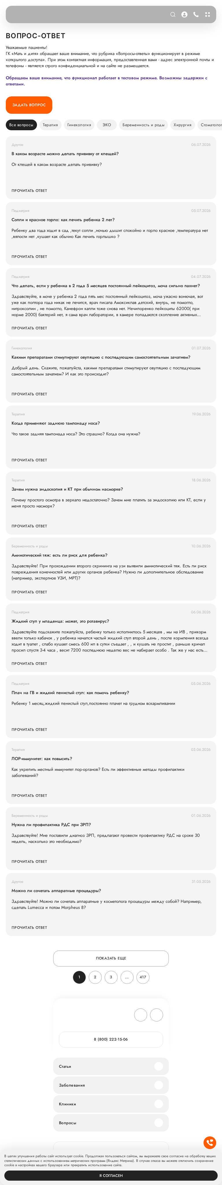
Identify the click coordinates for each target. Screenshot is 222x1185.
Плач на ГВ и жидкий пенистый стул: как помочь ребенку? (70, 693)
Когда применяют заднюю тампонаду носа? (56, 423)
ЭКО (107, 125)
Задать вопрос (29, 105)
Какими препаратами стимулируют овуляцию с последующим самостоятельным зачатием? (101, 357)
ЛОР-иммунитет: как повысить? (42, 759)
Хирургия (182, 125)
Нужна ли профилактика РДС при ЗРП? (51, 825)
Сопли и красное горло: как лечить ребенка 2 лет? (63, 220)
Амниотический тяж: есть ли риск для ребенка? (60, 555)
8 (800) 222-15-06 (195, 14)
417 (143, 977)
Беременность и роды (143, 125)
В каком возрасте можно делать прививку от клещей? (65, 154)
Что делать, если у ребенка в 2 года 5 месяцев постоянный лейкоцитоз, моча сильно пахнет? (106, 286)
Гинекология (79, 125)
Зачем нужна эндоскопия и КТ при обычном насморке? (67, 489)
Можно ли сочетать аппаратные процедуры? (56, 891)
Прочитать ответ (29, 190)
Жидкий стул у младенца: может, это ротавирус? (60, 621)
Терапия (50, 125)
